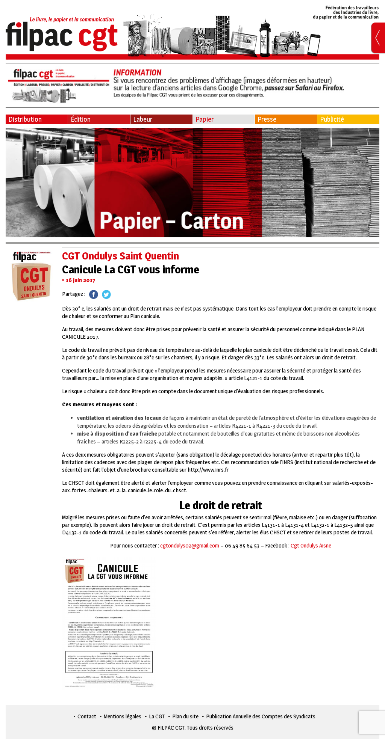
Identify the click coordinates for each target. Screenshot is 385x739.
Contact (86, 716)
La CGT (157, 716)
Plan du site (185, 716)
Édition (81, 119)
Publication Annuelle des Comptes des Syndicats (260, 716)
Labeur (142, 119)
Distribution (25, 119)
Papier (205, 119)
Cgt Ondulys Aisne (311, 545)
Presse (267, 119)
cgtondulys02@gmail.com (189, 545)
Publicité (332, 119)
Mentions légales (122, 716)
